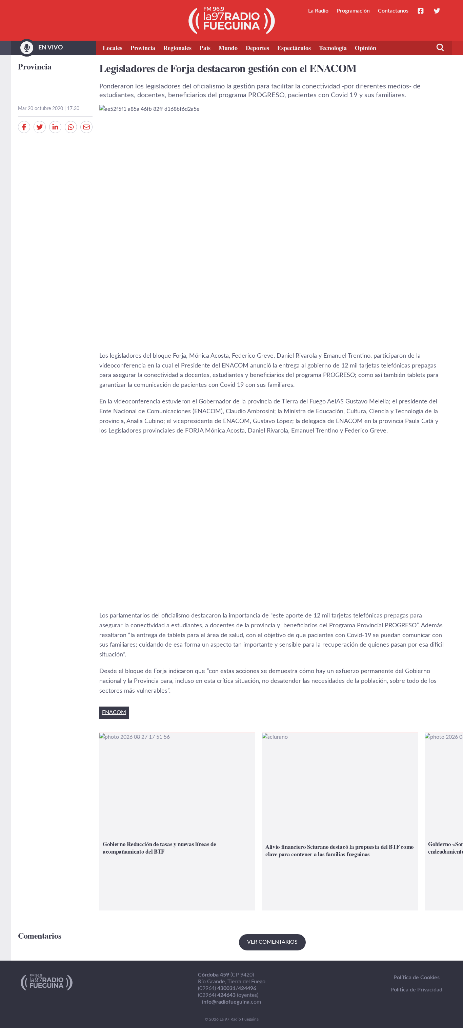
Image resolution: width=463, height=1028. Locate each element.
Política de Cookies (417, 977)
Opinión (365, 47)
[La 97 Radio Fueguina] (232, 20)
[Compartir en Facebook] (24, 127)
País (205, 47)
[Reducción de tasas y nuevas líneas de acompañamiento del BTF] (177, 821)
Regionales (177, 47)
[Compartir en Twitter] (40, 127)
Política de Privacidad (416, 989)
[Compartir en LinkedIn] (55, 127)
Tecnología (333, 47)
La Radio (318, 11)
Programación (353, 11)
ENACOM (114, 712)
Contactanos (393, 11)
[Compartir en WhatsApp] (71, 127)
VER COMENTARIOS (272, 942)
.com (231, 1002)
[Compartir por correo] (86, 127)
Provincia (142, 47)
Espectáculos (294, 47)
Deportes (257, 47)
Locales (112, 47)
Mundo (228, 47)
